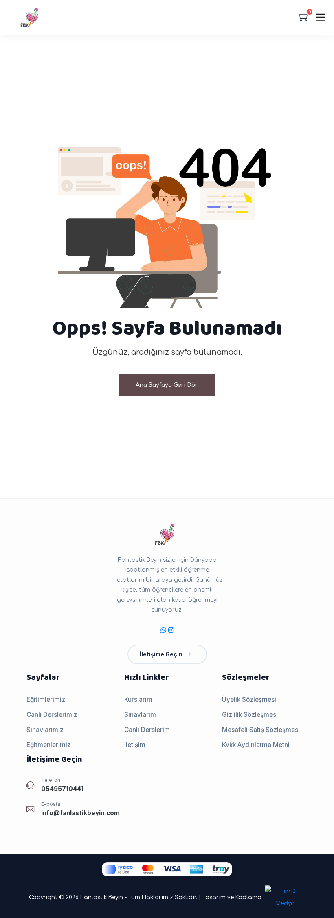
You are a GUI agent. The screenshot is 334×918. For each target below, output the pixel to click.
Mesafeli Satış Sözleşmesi (261, 730)
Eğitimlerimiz (45, 699)
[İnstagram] (171, 630)
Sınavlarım (140, 714)
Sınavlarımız (45, 730)
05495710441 (62, 789)
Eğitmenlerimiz (48, 745)
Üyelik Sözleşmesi (249, 699)
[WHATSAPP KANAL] (163, 630)
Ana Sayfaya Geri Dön (167, 385)
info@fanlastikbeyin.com (80, 813)
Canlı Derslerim (147, 730)
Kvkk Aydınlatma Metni (256, 745)
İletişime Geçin (161, 654)
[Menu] (320, 17)
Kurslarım (138, 699)
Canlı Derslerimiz (51, 714)
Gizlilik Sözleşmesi (250, 714)
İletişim (134, 745)
